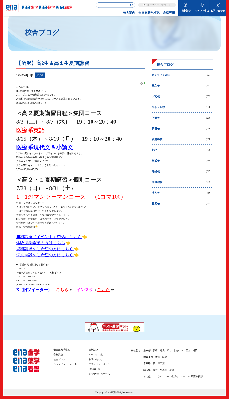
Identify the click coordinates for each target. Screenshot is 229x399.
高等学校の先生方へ (99, 374)
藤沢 (164, 357)
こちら (62, 289)
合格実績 (169, 12)
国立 (188, 350)
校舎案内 (129, 12)
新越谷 (163, 370)
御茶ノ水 (178, 350)
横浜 (157, 357)
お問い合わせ (218, 10)
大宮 (155, 370)
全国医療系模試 (149, 12)
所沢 (171, 370)
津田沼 (161, 363)
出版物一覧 (94, 369)
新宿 (155, 350)
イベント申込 (202, 10)
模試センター (178, 376)
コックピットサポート (159, 5)
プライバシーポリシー (100, 364)
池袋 (162, 350)
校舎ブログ (59, 359)
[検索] (131, 5)
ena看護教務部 (195, 376)
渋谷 (169, 350)
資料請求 (186, 10)
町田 (195, 350)
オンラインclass (161, 376)
